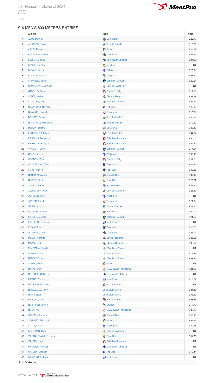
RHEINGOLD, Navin (38, 289)
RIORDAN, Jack (36, 299)
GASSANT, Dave (36, 148)
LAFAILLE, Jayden (37, 216)
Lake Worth (112, 38)
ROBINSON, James (38, 304)
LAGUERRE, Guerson (39, 222)
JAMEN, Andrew (36, 185)
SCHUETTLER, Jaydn (39, 320)
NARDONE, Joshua (38, 258)
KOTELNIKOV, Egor (37, 211)
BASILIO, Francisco (38, 54)
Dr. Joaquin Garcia (112, 253)
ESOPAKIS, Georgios (38, 143)
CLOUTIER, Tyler (36, 101)
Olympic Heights (115, 96)
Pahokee (111, 70)
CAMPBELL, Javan (37, 80)
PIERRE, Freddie (36, 279)
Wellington (112, 154)
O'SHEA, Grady (36, 263)
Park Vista (112, 164)
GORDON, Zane (36, 159)
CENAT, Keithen (36, 96)
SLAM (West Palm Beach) (119, 268)
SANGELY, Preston (37, 315)
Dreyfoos (111, 64)
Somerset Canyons (116, 80)
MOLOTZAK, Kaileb (38, 248)
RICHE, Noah (35, 294)
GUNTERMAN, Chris (38, 164)
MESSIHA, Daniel (36, 237)
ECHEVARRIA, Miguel (39, 132)
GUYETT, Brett (35, 169)
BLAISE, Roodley (36, 64)
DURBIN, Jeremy (36, 127)
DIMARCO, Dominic (38, 112)
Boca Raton (112, 180)
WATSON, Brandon (37, 351)
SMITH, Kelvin (35, 325)
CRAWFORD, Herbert (39, 106)
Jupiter (110, 49)
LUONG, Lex (34, 227)
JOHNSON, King (36, 195)
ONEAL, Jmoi (35, 268)
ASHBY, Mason (35, 49)
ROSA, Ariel (34, 309)
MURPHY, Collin (36, 253)
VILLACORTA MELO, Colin (41, 336)
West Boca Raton (115, 101)
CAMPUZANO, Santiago (40, 85)
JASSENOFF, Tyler (37, 190)
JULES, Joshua (35, 206)
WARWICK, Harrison (38, 346)
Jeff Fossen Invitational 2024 (41, 6)
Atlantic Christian (115, 44)
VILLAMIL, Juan (36, 341)
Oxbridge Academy (116, 85)
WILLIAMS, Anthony (38, 356)
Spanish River (113, 174)
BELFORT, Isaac (36, 59)
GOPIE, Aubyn (35, 154)
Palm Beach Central (116, 138)
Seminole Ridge (114, 91)
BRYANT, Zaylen (36, 70)
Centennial (112, 112)
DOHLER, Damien (37, 117)
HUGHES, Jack (35, 180)
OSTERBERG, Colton (39, 274)
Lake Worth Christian (117, 59)
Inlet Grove (112, 222)
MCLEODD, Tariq (36, 232)
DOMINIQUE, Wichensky (40, 122)
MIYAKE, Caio (35, 242)
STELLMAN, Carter (37, 330)
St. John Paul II (114, 117)
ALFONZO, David (37, 44)
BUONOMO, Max (36, 75)
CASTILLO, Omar (37, 91)
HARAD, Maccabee (37, 174)
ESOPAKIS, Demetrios (39, 138)
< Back (21, 19)
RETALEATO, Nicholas (39, 284)
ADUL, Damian (35, 38)
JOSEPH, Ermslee (37, 201)
